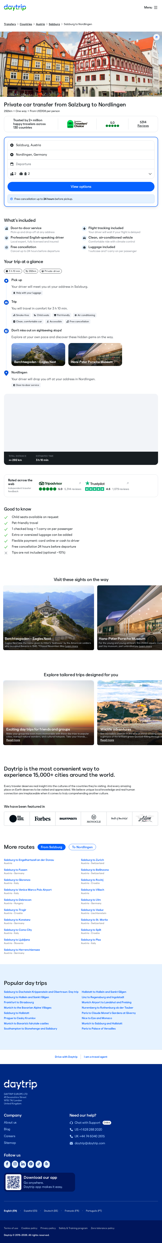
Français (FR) (72, 1210)
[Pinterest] (31, 1164)
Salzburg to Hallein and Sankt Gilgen (26, 997)
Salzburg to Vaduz (92, 909)
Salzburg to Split (91, 929)
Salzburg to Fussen (15, 869)
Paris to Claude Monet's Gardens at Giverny (109, 1013)
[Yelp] (46, 1164)
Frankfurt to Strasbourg (19, 1002)
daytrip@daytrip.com (90, 1143)
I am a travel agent (95, 1056)
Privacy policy (48, 1228)
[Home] (15, 7)
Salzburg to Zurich (92, 859)
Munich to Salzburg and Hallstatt (102, 1023)
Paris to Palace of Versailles (99, 1028)
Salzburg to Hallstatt (16, 1013)
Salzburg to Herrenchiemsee (22, 949)
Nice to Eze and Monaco (97, 1018)
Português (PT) (94, 1210)
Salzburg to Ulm (91, 899)
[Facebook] (7, 1164)
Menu (148, 7)
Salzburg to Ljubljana (17, 939)
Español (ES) (30, 1210)
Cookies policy (29, 1228)
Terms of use (11, 1228)
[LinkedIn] (23, 1164)
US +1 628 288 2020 (88, 1129)
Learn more (71, 646)
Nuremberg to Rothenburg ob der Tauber (107, 1007)
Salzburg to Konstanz (17, 919)
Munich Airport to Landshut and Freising (106, 1002)
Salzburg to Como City (18, 929)
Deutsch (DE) (51, 1210)
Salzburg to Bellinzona (95, 869)
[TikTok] (39, 1164)
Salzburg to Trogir (15, 909)
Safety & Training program (73, 1228)
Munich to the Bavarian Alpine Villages (27, 1007)
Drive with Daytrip (66, 1056)
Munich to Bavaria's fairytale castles (26, 1023)
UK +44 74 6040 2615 (90, 1136)
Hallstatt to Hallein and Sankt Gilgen (104, 991)
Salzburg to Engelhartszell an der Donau (29, 859)
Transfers (10, 24)
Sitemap (10, 1142)
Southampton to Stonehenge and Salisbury (30, 1028)
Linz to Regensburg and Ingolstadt (103, 997)
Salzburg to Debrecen (17, 899)
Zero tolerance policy (102, 1228)
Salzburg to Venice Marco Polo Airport (28, 889)
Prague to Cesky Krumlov (20, 1018)
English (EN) (10, 1210)
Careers (9, 1136)
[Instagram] (15, 1164)
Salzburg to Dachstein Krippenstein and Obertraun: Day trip (41, 991)
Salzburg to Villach (92, 889)
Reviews (143, 125)
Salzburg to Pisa (91, 939)
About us (10, 1122)
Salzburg (54, 24)
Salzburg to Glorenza (17, 879)
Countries (26, 24)
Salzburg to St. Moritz (94, 919)
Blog (7, 1129)
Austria (40, 24)
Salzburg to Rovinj (92, 879)
